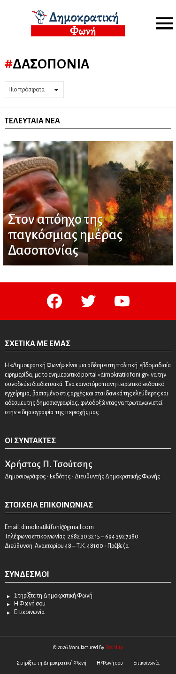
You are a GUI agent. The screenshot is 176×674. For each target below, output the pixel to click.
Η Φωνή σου (30, 603)
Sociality (114, 647)
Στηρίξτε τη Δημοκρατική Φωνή (53, 595)
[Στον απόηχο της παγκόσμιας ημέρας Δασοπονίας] (88, 203)
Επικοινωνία (29, 612)
